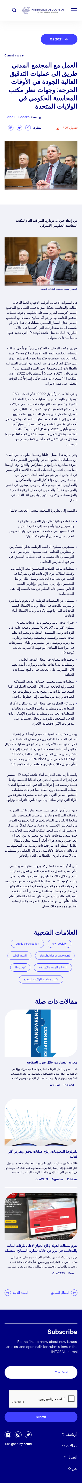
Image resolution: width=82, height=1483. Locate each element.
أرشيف (71, 1434)
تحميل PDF (69, 128)
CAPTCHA (67, 1385)
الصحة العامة (19, 955)
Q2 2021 (56, 39)
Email (72, 1361)
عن (74, 1468)
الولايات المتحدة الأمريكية (53, 967)
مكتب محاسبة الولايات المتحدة (41, 979)
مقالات (71, 1445)
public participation (27, 943)
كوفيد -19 (20, 967)
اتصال (72, 1457)
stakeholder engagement (55, 955)
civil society (59, 943)
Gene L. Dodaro (17, 117)
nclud (28, 1444)
